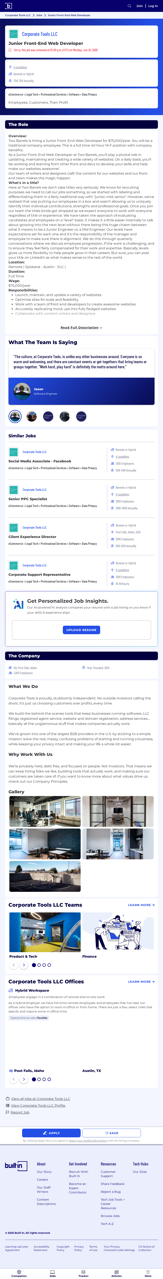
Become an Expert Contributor (78, 1188)
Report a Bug (111, 1192)
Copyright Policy (63, 1248)
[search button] (129, 6)
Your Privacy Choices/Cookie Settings (119, 1248)
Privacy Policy (79, 1248)
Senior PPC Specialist (27, 499)
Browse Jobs (110, 1216)
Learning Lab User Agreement (16, 1248)
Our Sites (140, 1172)
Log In (153, 6)
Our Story (44, 1172)
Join (139, 6)
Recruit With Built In (78, 1174)
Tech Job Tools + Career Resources (113, 1204)
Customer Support (108, 1174)
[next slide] (24, 965)
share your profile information (88, 1140)
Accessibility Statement (41, 1248)
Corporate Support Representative (39, 575)
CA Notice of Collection (146, 1248)
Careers (42, 1180)
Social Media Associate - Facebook (39, 461)
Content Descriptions (46, 1202)
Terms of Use (93, 1248)
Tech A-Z (107, 1224)
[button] (15, 416)
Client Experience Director (32, 537)
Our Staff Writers (44, 1190)
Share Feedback (112, 1184)
